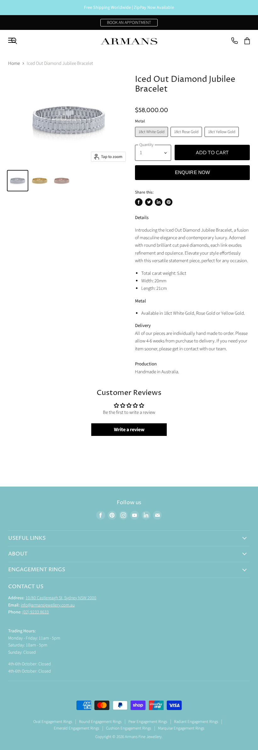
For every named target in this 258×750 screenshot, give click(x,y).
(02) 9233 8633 (35, 612)
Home (14, 63)
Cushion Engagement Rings (128, 728)
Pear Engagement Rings (147, 722)
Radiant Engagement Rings (196, 722)
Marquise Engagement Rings (181, 728)
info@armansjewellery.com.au (48, 605)
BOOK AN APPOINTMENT (129, 23)
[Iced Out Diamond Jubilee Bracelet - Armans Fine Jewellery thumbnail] (18, 181)
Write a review (129, 429)
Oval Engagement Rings (52, 722)
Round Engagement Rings (100, 722)
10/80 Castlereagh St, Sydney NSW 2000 (60, 598)
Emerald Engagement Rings (76, 728)
